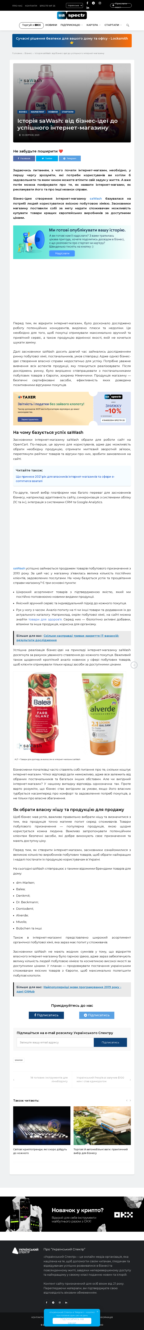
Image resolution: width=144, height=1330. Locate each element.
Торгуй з (28, 25)
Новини (51, 25)
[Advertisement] (72, 288)
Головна (17, 53)
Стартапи (111, 25)
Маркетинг (37, 112)
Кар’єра (92, 25)
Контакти (31, 5)
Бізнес (28, 53)
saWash (96, 198)
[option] (42, 1132)
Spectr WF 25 (47, 5)
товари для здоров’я (44, 619)
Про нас (17, 5)
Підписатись (47, 1015)
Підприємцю (70, 25)
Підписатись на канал (72, 1321)
